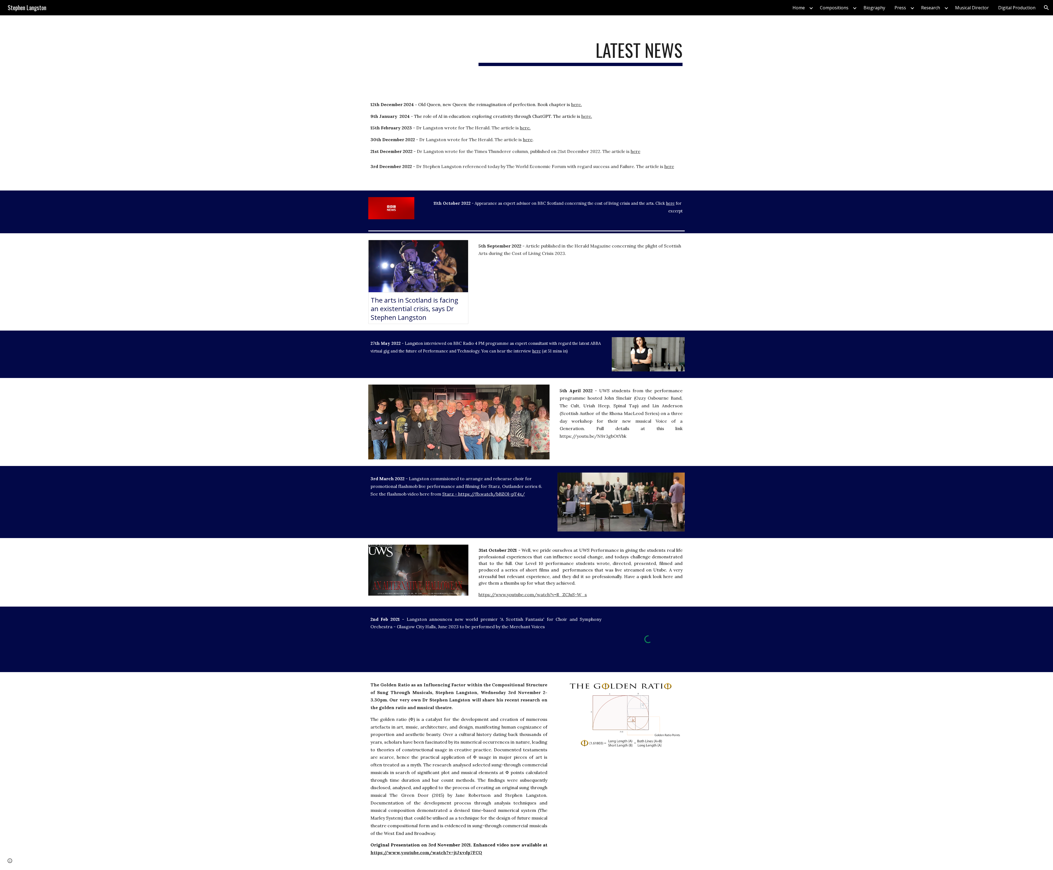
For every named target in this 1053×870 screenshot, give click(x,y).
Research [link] (930, 8)
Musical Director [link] (972, 8)
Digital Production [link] (1016, 8)
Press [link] (900, 8)
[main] (580, 52)
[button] (1046, 7)
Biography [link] (874, 8)
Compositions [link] (834, 8)
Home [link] (798, 8)
